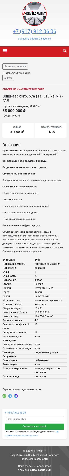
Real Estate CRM (41, 469)
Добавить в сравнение (18, 73)
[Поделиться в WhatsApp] (4, 396)
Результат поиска (15, 66)
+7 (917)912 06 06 (15, 412)
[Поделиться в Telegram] (10, 396)
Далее (8, 77)
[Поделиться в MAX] (16, 396)
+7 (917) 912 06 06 (34, 31)
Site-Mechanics (37, 455)
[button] (34, 38)
